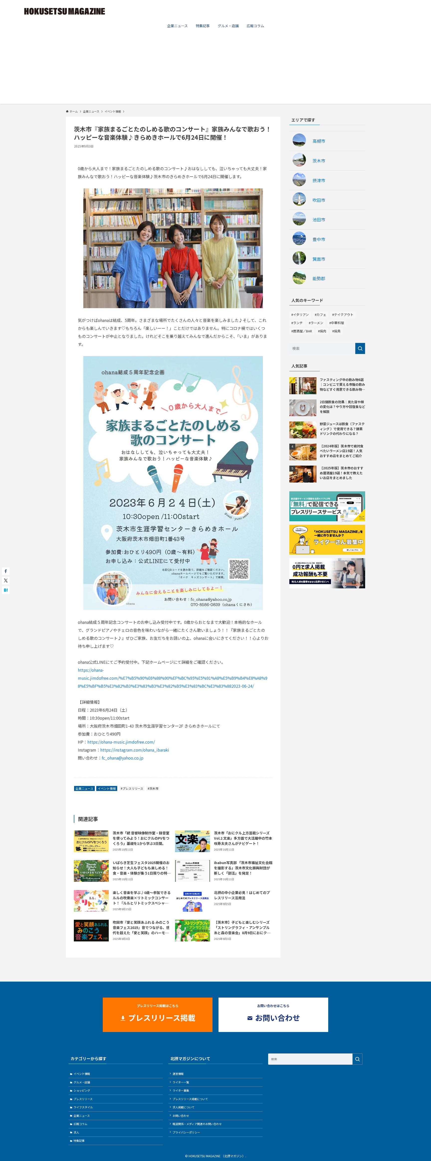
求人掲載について (184, 1107)
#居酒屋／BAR (301, 331)
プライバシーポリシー (186, 1132)
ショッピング (82, 1090)
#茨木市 (153, 788)
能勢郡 (319, 278)
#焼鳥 (336, 331)
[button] (5, 571)
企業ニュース (84, 788)
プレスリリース (83, 1099)
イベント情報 (107, 788)
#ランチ (297, 322)
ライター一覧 (181, 1082)
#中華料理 (336, 322)
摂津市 (319, 180)
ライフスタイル (83, 1107)
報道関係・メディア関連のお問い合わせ (197, 1124)
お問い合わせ (181, 1116)
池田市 (319, 219)
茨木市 (319, 160)
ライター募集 (181, 1090)
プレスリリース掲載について (190, 1099)
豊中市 (319, 239)
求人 (76, 1132)
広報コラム (80, 1124)
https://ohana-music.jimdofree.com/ (121, 742)
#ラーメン (316, 322)
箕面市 (319, 259)
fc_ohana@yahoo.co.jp (122, 758)
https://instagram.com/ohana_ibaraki (134, 750)
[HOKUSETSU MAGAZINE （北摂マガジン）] (64, 11)
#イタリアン (300, 314)
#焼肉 (322, 331)
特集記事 (79, 1141)
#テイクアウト (342, 314)
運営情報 (178, 1074)
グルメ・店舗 (82, 1082)
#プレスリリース (132, 788)
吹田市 (319, 200)
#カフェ (320, 314)
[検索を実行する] (360, 348)
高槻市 (319, 141)
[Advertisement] (215, 69)
